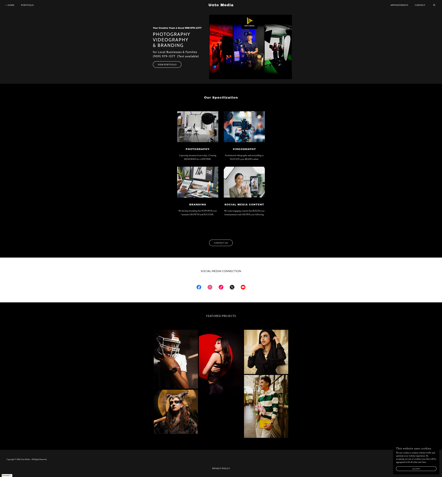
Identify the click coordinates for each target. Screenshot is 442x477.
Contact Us (221, 243)
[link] (221, 5)
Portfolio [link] (27, 5)
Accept (416, 469)
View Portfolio (167, 64)
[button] (434, 5)
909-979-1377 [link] (193, 28)
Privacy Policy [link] (221, 468)
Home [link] (11, 5)
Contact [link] (420, 5)
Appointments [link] (399, 5)
